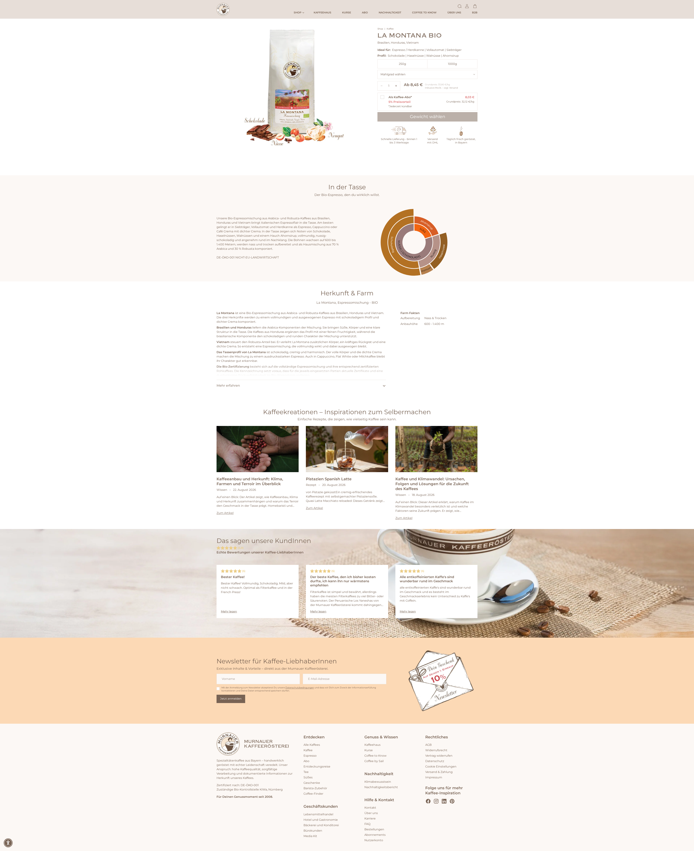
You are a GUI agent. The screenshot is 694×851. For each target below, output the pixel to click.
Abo (306, 761)
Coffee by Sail (374, 761)
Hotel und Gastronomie (321, 819)
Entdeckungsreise (317, 766)
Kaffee (390, 29)
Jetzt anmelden (231, 699)
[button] (8, 842)
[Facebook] (428, 801)
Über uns (371, 813)
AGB (428, 745)
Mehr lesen (229, 611)
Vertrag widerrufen (438, 755)
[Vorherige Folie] (315, 625)
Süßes (308, 777)
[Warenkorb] (475, 6)
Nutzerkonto (373, 840)
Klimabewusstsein (377, 781)
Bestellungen (374, 829)
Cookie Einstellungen (440, 766)
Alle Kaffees (312, 745)
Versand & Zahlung (439, 772)
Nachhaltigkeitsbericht (381, 787)
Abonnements (375, 834)
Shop (380, 29)
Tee (306, 772)
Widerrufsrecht (436, 750)
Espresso (310, 755)
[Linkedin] (444, 801)
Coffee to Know (375, 755)
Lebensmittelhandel (318, 814)
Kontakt (370, 807)
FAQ (367, 823)
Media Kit (310, 836)
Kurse (368, 750)
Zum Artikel (225, 513)
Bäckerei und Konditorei (321, 825)
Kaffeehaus (372, 745)
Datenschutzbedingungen (299, 687)
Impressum (433, 777)
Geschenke (312, 783)
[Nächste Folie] (378, 625)
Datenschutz (434, 761)
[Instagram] (436, 801)
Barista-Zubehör (315, 788)
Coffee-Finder (313, 793)
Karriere (370, 818)
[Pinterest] (452, 801)
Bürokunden (313, 830)
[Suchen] (460, 6)
